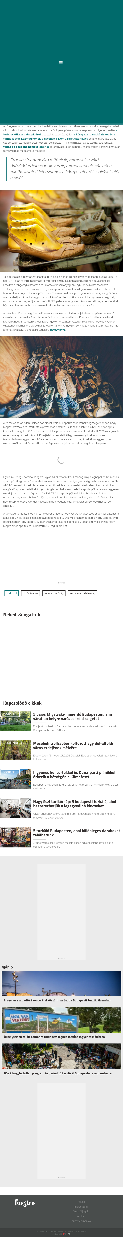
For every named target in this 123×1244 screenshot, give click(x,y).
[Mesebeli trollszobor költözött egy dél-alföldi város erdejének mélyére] (15, 749)
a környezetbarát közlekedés (93, 134)
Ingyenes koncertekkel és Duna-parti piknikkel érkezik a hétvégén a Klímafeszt (74, 774)
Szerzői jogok (81, 1211)
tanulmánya (58, 329)
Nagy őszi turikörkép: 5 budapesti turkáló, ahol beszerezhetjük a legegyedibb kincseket (74, 804)
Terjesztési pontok (80, 1221)
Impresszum (81, 1206)
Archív (80, 1216)
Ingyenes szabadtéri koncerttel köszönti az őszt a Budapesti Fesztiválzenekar (57, 1000)
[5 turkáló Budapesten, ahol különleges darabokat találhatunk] (15, 837)
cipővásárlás (30, 593)
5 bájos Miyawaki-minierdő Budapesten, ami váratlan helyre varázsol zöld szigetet (72, 716)
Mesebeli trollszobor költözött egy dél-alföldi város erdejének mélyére (73, 745)
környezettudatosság (82, 593)
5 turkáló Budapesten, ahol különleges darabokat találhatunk (76, 833)
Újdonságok (11, 743)
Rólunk (81, 1202)
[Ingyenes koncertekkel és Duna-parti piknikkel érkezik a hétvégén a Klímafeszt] (15, 778)
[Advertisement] (60, 658)
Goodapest (10, 714)
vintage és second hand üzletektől (26, 146)
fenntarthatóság (54, 593)
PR (69, 1234)
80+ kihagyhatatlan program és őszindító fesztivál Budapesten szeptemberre (57, 1073)
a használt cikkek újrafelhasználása (65, 138)
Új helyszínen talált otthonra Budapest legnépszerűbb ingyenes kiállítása (54, 1036)
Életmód (11, 593)
